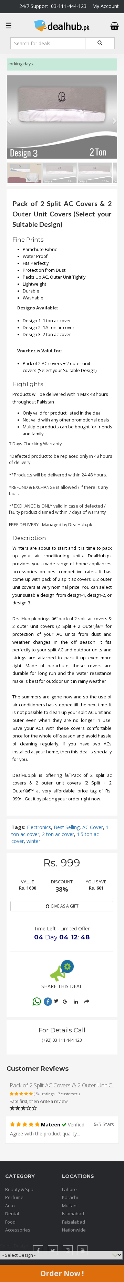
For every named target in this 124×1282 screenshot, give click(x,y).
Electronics (39, 827)
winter (33, 841)
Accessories (17, 1230)
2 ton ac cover (58, 834)
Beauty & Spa (19, 1189)
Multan (69, 1205)
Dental (12, 1213)
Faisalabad (73, 1222)
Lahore (69, 1189)
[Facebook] (48, 1001)
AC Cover (92, 827)
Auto (10, 1205)
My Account (105, 6)
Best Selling (67, 827)
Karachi (70, 1197)
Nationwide (74, 1230)
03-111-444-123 (68, 6)
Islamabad (73, 1213)
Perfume (14, 1197)
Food (10, 1222)
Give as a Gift (64, 906)
